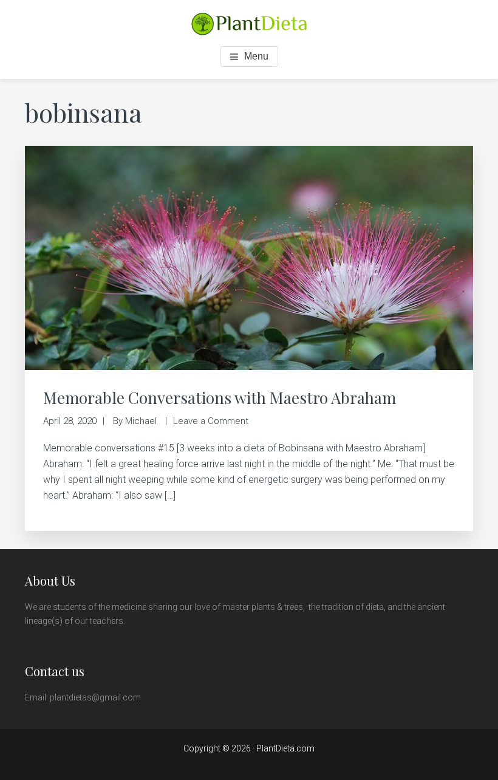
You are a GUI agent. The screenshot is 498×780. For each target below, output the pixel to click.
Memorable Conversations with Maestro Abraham (219, 397)
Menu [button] (256, 56)
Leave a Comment (210, 421)
